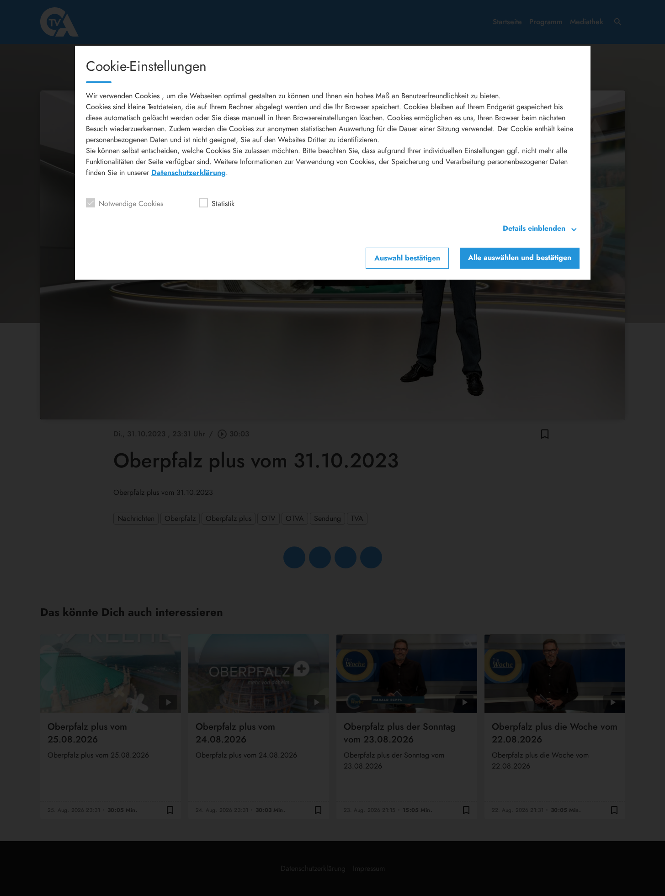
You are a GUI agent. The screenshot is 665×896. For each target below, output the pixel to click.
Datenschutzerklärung (188, 172)
